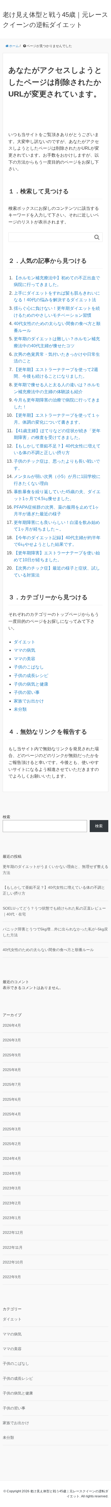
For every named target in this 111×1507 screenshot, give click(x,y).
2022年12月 (13, 1232)
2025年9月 (12, 1055)
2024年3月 (12, 1173)
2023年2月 (12, 1203)
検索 (6, 817)
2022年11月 (13, 1247)
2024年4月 (12, 1158)
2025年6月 (12, 1099)
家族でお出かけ (29, 701)
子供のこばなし (29, 667)
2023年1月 (12, 1218)
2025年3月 (12, 1129)
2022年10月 (13, 1262)
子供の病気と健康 (31, 684)
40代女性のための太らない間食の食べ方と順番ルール (48, 950)
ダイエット (24, 642)
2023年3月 (12, 1188)
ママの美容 (24, 658)
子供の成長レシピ (31, 675)
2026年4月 (12, 1025)
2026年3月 (12, 1040)
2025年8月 (12, 1070)
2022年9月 (12, 1277)
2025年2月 (12, 1144)
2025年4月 (12, 1114)
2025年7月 (12, 1084)
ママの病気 (24, 650)
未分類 (20, 709)
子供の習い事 (27, 692)
